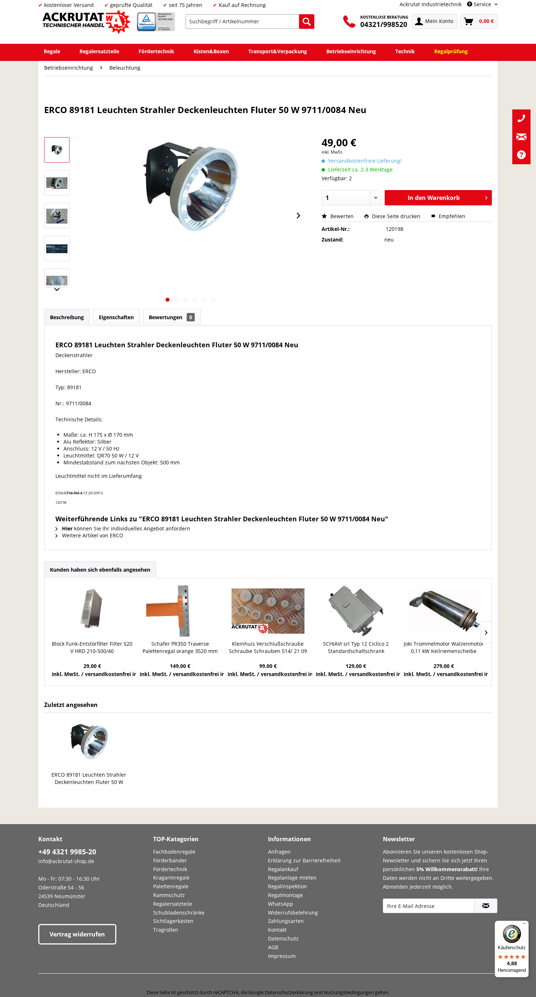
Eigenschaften (116, 317)
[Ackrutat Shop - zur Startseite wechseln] (87, 23)
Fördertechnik (170, 869)
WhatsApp (280, 903)
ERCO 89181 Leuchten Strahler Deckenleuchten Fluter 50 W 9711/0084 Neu (88, 778)
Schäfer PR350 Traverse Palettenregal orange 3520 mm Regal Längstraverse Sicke (180, 647)
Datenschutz (283, 938)
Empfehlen (451, 216)
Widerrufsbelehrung (293, 912)
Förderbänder (170, 860)
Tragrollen (165, 929)
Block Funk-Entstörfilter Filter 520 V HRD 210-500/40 (92, 647)
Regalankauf (283, 869)
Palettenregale (171, 886)
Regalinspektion (287, 886)
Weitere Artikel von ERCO (92, 535)
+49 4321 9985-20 (67, 852)
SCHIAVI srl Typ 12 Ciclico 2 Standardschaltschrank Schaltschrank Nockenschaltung (356, 647)
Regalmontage (285, 895)
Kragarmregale (171, 877)
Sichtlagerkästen (173, 920)
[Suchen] (306, 21)
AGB (273, 947)
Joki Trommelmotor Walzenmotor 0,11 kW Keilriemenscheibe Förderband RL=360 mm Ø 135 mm (444, 647)
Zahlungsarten (286, 920)
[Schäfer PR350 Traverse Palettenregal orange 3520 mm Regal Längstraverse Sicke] (180, 611)
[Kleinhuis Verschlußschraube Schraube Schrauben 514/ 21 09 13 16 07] (268, 611)
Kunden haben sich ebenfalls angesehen (100, 569)
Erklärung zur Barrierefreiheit (304, 860)
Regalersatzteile (172, 903)
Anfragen (279, 851)
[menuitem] (250, 21)
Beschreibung (67, 317)
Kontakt (277, 929)
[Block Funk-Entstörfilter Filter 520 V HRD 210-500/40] (92, 611)
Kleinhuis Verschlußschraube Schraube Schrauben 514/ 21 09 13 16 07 (268, 647)
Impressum (282, 955)
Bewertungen (170, 317)
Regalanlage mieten (292, 877)
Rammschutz (169, 895)
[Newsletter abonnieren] (485, 906)
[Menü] (524, 925)
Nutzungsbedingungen (349, 992)
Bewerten (342, 216)
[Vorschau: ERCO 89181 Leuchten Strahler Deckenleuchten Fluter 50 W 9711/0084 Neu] (57, 183)
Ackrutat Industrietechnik (431, 4)
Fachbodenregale (174, 851)
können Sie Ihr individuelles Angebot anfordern (126, 528)
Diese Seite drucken (396, 216)
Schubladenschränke (179, 912)
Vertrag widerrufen (77, 934)
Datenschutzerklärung (289, 992)
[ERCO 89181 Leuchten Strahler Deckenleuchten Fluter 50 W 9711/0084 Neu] (89, 742)
